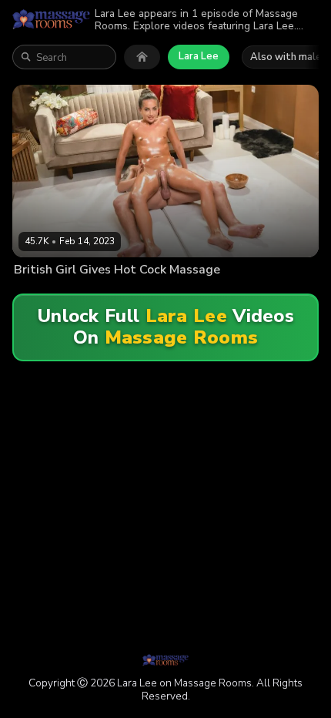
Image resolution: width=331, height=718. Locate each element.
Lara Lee (199, 56)
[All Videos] (142, 57)
